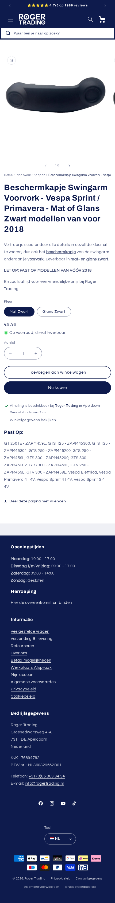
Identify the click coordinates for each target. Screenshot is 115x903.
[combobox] (57, 33)
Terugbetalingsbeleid (80, 886)
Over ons (19, 653)
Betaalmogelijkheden (31, 660)
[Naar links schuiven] (46, 166)
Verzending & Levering (32, 639)
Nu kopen (57, 388)
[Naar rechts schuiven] (69, 166)
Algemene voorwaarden (33, 682)
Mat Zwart (19, 312)
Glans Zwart (54, 312)
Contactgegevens (89, 878)
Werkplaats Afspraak (31, 668)
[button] (11, 19)
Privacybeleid (23, 689)
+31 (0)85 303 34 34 (47, 776)
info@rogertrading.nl (44, 783)
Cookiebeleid (23, 696)
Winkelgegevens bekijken (33, 420)
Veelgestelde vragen (30, 632)
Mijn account (23, 675)
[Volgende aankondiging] (105, 6)
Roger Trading (35, 878)
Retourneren (22, 646)
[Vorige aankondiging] (10, 6)
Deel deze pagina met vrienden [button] (37, 501)
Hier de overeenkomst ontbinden (41, 603)
